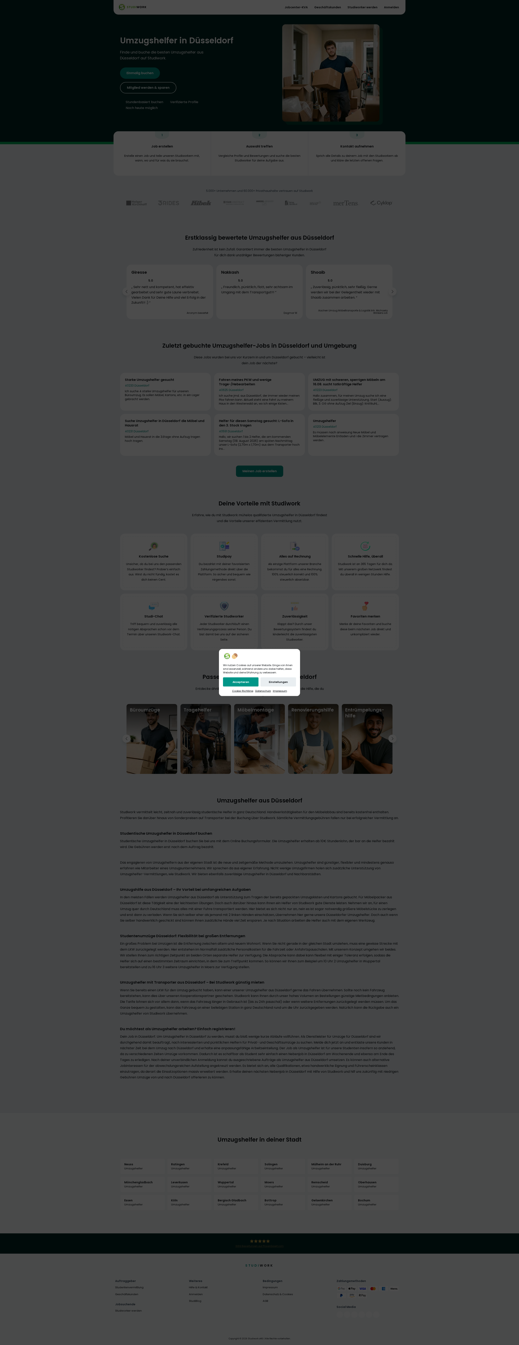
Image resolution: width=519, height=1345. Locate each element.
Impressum (280, 691)
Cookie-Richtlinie (242, 691)
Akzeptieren (241, 682)
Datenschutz (263, 691)
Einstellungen (278, 682)
